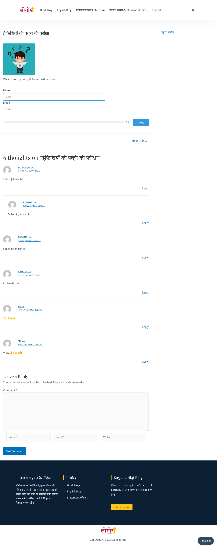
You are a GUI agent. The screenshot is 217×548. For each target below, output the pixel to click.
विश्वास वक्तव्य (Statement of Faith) (128, 10)
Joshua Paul (24, 271)
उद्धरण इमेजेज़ (167, 32)
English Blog (64, 10)
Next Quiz (139, 140)
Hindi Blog (46, 10)
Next (141, 122)
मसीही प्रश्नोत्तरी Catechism (90, 10)
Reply (145, 188)
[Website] (123, 437)
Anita (21, 306)
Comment (10, 390)
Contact (156, 10)
